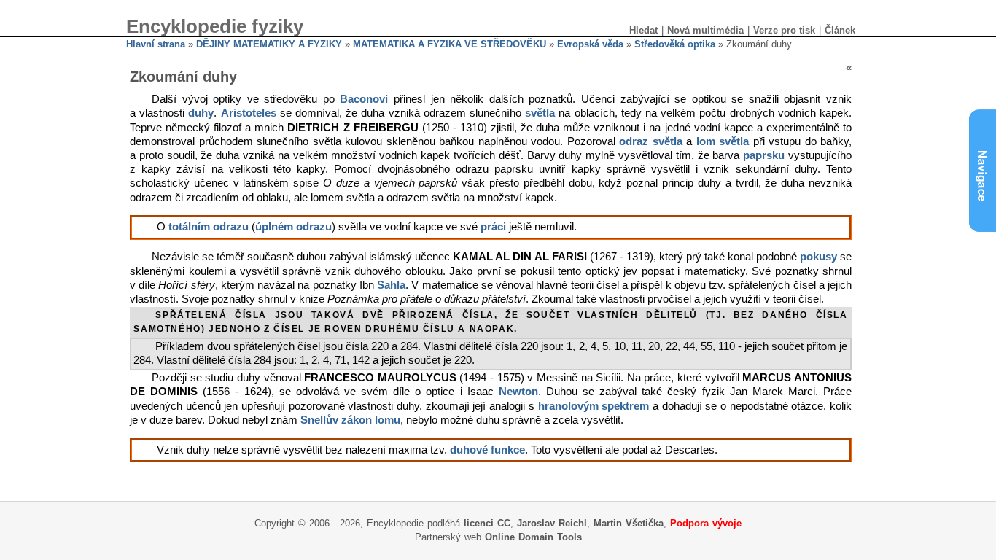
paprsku (764, 155)
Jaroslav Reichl (552, 523)
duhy (201, 113)
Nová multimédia (705, 30)
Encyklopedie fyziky (214, 26)
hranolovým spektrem (594, 406)
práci (493, 227)
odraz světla (650, 141)
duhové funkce (487, 450)
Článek (840, 30)
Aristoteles (248, 113)
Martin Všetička (629, 523)
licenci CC (487, 523)
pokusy (818, 256)
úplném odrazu (293, 227)
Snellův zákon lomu (350, 420)
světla (540, 113)
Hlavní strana (155, 44)
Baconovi (364, 99)
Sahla (391, 285)
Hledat (643, 30)
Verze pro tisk (784, 30)
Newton (518, 391)
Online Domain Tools (533, 537)
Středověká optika (674, 44)
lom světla (723, 141)
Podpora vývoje (706, 523)
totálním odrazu (208, 227)
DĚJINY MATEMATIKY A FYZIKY (269, 44)
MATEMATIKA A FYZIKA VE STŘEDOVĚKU (449, 44)
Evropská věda (590, 44)
